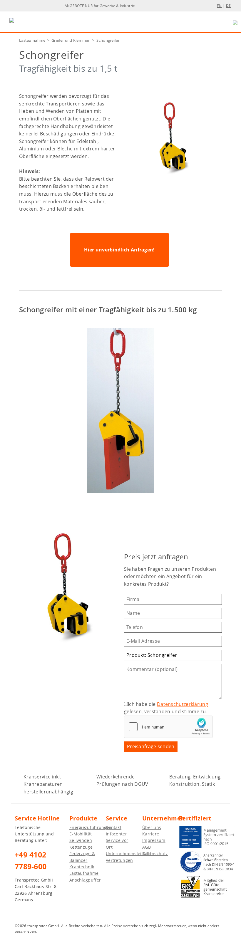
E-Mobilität (80, 834)
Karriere (150, 834)
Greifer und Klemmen (71, 40)
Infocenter (116, 834)
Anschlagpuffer (85, 880)
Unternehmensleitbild (128, 853)
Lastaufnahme (32, 40)
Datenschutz (155, 853)
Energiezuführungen (90, 827)
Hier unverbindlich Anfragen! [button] (119, 249)
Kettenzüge (81, 847)
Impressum (153, 840)
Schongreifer (108, 40)
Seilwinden (80, 840)
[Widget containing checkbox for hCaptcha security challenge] (168, 727)
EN (219, 5)
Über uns (151, 827)
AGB (146, 847)
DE (228, 5)
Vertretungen (119, 860)
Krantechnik (81, 867)
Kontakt (113, 827)
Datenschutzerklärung (182, 704)
